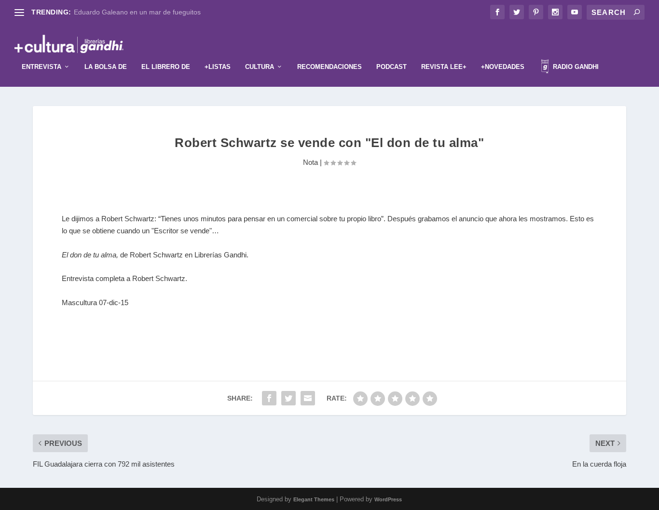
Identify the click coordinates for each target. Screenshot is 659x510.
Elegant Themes (313, 499)
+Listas (218, 66)
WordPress (388, 499)
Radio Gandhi (575, 66)
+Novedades (502, 66)
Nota (310, 162)
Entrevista (41, 66)
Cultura (259, 66)
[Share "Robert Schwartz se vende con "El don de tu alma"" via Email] (307, 398)
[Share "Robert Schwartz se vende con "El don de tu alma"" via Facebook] (269, 398)
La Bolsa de (105, 66)
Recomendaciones (329, 66)
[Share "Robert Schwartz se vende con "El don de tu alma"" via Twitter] (288, 398)
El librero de (165, 66)
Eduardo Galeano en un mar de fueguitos (137, 12)
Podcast (391, 66)
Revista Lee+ (444, 66)
